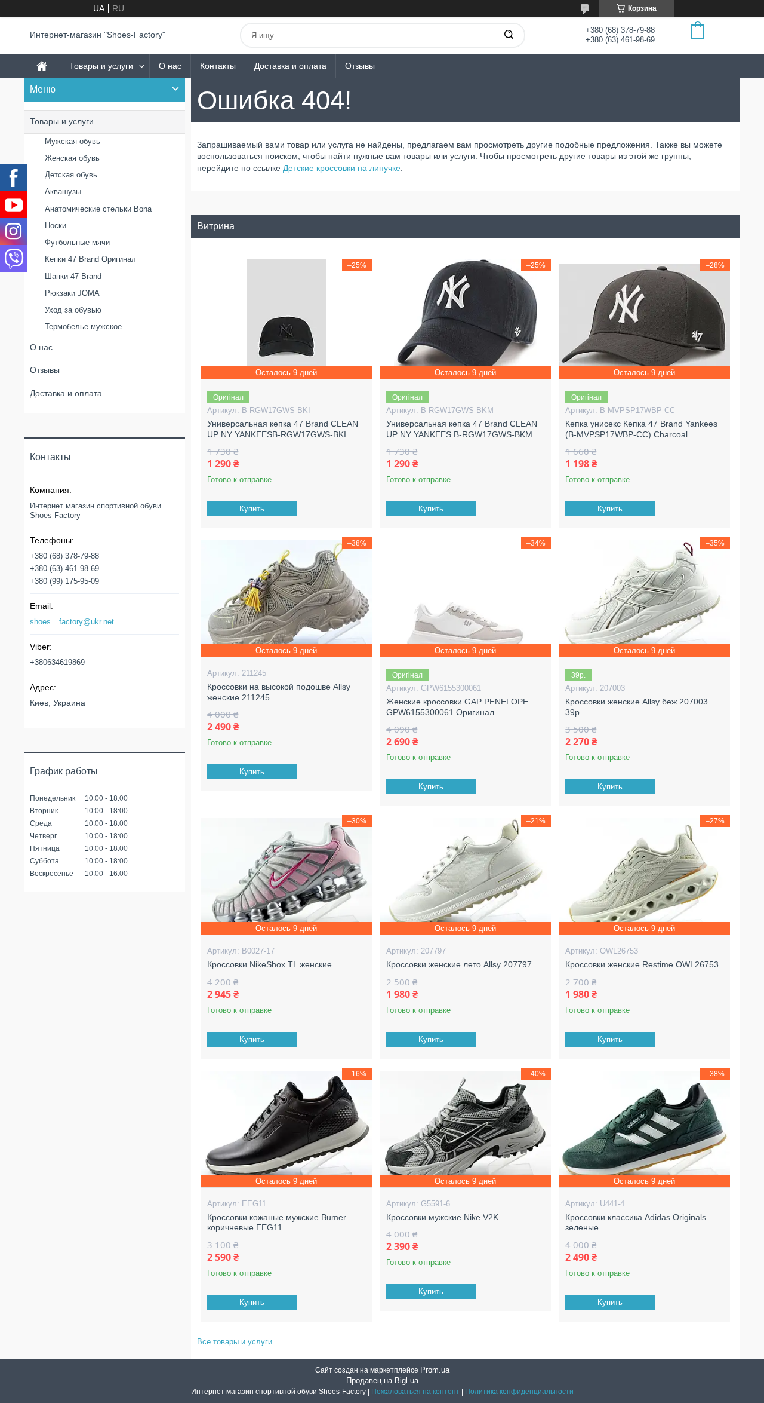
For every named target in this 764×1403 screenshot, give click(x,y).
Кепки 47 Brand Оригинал (90, 259)
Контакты (218, 66)
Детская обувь (71, 174)
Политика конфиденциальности (519, 1391)
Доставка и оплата (290, 66)
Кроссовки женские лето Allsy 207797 (459, 964)
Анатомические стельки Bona (98, 208)
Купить (251, 508)
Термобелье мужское (83, 326)
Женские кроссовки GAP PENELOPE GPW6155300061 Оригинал (457, 707)
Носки (55, 225)
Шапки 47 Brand (73, 276)
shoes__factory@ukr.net (72, 621)
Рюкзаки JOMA (72, 293)
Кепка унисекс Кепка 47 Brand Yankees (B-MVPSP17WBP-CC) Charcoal (641, 429)
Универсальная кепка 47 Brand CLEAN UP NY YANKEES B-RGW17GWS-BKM (461, 429)
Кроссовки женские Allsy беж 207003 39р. (636, 707)
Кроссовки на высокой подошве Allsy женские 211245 (278, 692)
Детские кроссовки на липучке (342, 168)
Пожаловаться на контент (415, 1391)
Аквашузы (63, 191)
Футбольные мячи (77, 242)
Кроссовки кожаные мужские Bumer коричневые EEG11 (276, 1222)
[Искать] (508, 35)
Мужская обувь (72, 141)
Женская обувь (72, 158)
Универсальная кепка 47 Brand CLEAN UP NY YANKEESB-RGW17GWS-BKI (282, 429)
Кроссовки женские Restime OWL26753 (642, 964)
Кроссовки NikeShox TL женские (269, 964)
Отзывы (360, 66)
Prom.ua (434, 1369)
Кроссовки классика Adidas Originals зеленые (635, 1222)
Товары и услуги (101, 66)
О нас (170, 66)
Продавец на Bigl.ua (382, 1380)
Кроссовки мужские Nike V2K (442, 1217)
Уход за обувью (73, 309)
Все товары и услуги (234, 1341)
